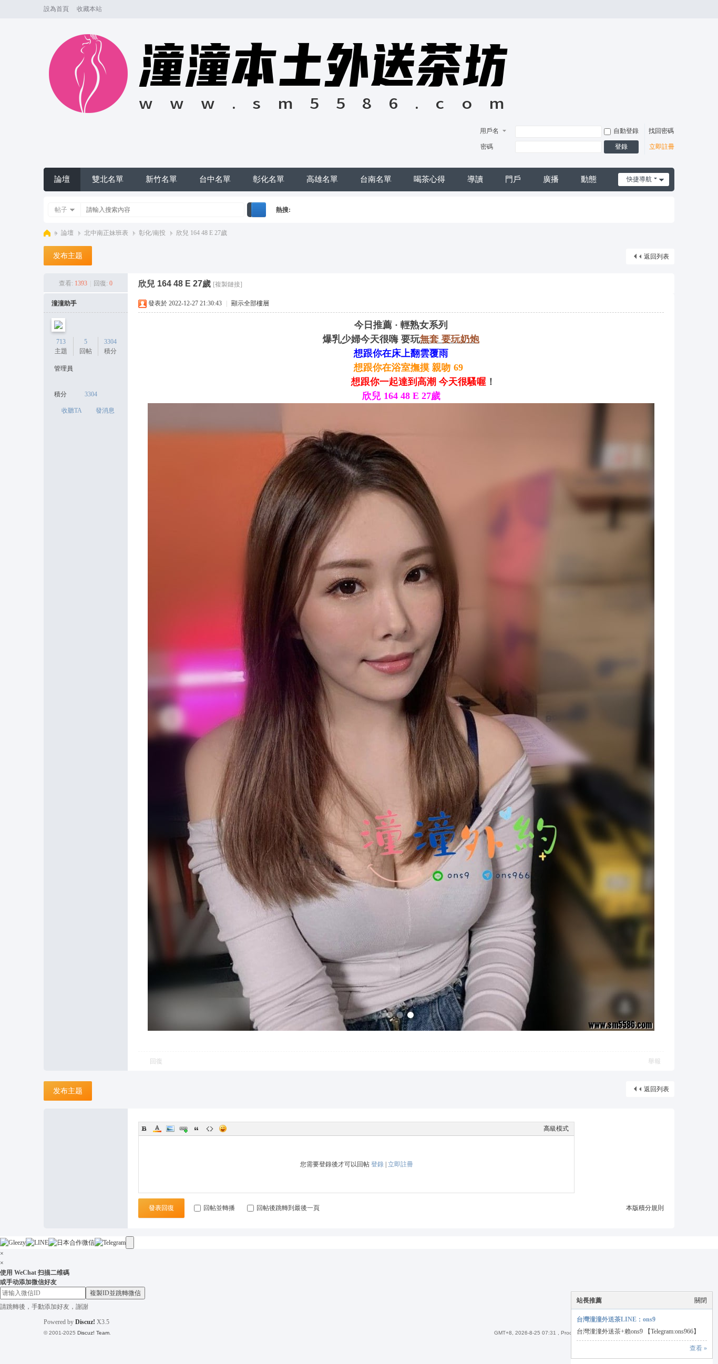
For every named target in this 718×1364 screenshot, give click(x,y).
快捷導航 (639, 179)
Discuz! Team (93, 1333)
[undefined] (130, 1242)
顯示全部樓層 (250, 303)
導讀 (475, 179)
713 (61, 341)
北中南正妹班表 (106, 233)
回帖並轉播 (219, 1208)
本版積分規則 (645, 1208)
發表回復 (161, 1208)
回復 (156, 1061)
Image (170, 1128)
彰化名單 (268, 179)
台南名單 (376, 179)
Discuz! (85, 1322)
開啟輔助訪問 (659, 9)
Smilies (223, 1128)
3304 (110, 341)
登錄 (621, 146)
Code (209, 1128)
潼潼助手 (64, 303)
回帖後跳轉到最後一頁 (288, 1208)
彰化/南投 (152, 233)
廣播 (551, 179)
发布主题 (68, 256)
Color (157, 1128)
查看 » (698, 1348)
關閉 (700, 1300)
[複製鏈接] (227, 284)
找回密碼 (661, 131)
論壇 (62, 179)
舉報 (654, 1061)
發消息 (105, 410)
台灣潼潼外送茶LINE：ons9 (616, 1319)
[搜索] (258, 209)
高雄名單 (322, 179)
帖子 (61, 209)
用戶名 (489, 131)
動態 (589, 179)
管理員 (63, 368)
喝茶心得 (429, 179)
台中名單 (215, 179)
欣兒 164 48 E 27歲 (201, 233)
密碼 (486, 146)
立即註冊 (661, 146)
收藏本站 (89, 9)
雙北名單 (108, 179)
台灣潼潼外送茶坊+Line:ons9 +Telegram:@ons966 (47, 233)
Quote (196, 1128)
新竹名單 (161, 179)
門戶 (513, 179)
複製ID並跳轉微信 (115, 1293)
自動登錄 (626, 131)
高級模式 (556, 1128)
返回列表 (656, 256)
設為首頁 (56, 9)
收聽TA (71, 410)
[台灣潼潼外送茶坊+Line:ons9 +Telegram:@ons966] (284, 118)
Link (183, 1128)
